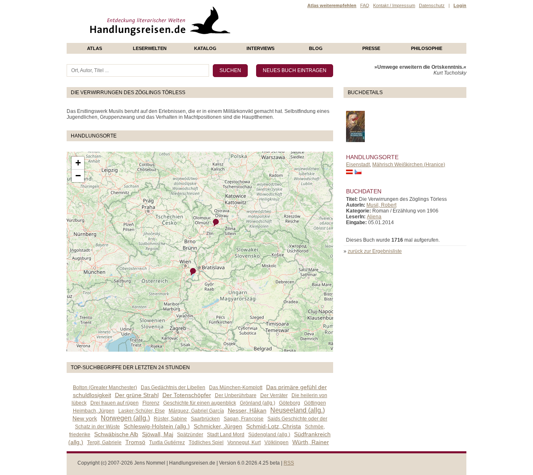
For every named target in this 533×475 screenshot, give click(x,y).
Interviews (260, 48)
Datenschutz (432, 5)
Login (459, 5)
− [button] (78, 175)
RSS (289, 463)
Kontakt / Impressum (394, 5)
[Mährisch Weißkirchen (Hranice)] (216, 222)
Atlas (94, 48)
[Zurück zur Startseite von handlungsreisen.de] (221, 40)
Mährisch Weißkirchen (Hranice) (408, 165)
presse (371, 48)
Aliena (374, 217)
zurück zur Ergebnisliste (375, 251)
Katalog (205, 48)
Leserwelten (150, 48)
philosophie (426, 48)
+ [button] (78, 163)
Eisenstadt (358, 165)
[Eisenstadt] (193, 272)
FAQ (364, 5)
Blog (316, 48)
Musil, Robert (381, 205)
